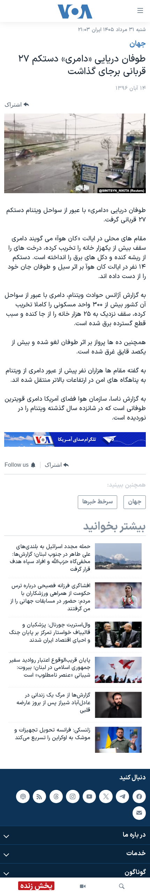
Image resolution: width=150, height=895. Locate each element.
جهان (137, 44)
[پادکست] (22, 796)
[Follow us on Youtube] (89, 796)
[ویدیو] (82, 886)
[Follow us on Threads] (56, 796)
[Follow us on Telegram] (122, 796)
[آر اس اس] (39, 796)
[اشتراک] (139, 813)
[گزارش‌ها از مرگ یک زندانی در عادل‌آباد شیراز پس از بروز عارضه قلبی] (118, 705)
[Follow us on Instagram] (72, 796)
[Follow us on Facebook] (139, 796)
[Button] (17, 104)
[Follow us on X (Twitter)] (105, 796)
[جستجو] (121, 886)
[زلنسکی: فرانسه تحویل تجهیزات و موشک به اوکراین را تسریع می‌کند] (118, 740)
